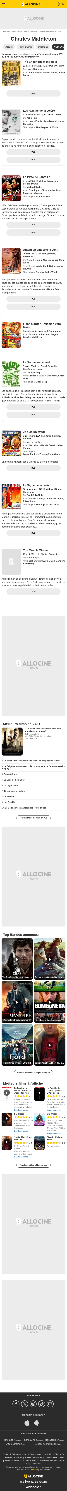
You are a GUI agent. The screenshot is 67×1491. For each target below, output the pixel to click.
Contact (6, 1454)
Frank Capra (32, 557)
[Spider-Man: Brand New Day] (7, 1143)
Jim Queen (52, 1114)
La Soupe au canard (36, 362)
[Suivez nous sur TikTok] (42, 1403)
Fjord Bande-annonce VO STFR (17, 1063)
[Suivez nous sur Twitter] (25, 1403)
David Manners (57, 561)
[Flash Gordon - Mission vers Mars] (11, 335)
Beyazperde (51, 1439)
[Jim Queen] (39, 1119)
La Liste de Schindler (14, 780)
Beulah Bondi (50, 72)
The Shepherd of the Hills (40, 61)
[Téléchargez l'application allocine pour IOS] (28, 1422)
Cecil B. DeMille (34, 495)
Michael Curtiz (34, 187)
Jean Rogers (51, 334)
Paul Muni (34, 445)
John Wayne (35, 72)
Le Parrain (9, 796)
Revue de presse (12, 1460)
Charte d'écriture (29, 1460)
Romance (28, 256)
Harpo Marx (51, 375)
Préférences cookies (33, 1457)
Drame (58, 114)
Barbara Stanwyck (38, 561)
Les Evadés (9, 802)
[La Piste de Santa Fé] (11, 188)
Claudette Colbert (53, 498)
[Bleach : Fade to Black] (39, 1143)
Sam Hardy (28, 563)
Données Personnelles (54, 1457)
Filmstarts (8, 1439)
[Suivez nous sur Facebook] (16, 1403)
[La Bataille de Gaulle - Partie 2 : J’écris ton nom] (7, 1094)
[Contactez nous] (51, 1403)
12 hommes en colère (14, 791)
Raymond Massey (32, 193)
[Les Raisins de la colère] (11, 122)
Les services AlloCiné (48, 1460)
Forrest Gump (10, 774)
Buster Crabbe (36, 334)
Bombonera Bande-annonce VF (50, 1020)
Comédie (52, 366)
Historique (28, 492)
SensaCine (29, 1439)
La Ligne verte (11, 785)
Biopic (26, 183)
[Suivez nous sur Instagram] (34, 1403)
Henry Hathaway (35, 69)
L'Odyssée (19, 1114)
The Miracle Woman (36, 550)
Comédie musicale (33, 369)
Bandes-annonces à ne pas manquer (33, 1073)
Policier (27, 438)
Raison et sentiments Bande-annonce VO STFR (50, 977)
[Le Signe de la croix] (11, 497)
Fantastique (54, 331)
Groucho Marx (36, 375)
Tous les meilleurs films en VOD (33, 818)
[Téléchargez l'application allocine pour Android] (38, 1422)
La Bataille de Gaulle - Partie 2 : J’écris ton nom (22, 1090)
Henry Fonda (35, 121)
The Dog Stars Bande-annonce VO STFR (17, 977)
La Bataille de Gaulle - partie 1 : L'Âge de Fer (55, 1090)
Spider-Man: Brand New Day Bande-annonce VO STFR (50, 1063)
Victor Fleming (34, 260)
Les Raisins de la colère (39, 110)
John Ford (32, 118)
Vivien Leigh (35, 266)
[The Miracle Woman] (11, 562)
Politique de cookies (13, 1457)
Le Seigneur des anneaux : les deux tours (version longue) (43, 730)
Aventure (53, 181)
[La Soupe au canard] (11, 374)
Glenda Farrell (47, 445)
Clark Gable (49, 266)
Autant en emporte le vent (40, 249)
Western (59, 66)
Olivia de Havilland (51, 190)
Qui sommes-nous (19, 1454)
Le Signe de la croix (36, 485)
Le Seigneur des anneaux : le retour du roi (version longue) (32, 761)
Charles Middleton (46, 32)
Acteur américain (30, 32)
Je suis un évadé (34, 431)
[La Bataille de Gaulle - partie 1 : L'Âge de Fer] (39, 1094)
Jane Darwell (50, 121)
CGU (55, 1454)
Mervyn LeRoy (34, 442)
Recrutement (35, 1454)
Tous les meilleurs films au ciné (33, 1165)
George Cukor (50, 260)
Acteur (19, 32)
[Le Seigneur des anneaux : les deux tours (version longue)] (12, 742)
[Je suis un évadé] (11, 443)
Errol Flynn (34, 190)
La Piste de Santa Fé (36, 177)
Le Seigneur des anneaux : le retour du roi (25, 808)
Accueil (6, 32)
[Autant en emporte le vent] (11, 261)
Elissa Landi (29, 501)
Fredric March (36, 498)
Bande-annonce (21, 1110)
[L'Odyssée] (7, 1119)
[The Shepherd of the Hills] (11, 73)
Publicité (47, 1454)
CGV (62, 1454)
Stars (13, 32)
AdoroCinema (13, 1444)
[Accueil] (31, 4)
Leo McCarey (33, 372)
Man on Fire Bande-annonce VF (17, 1020)
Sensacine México (44, 1444)
